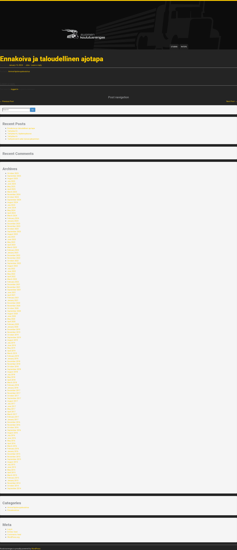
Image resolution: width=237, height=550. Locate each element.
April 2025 (11, 189)
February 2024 (13, 218)
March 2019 (12, 353)
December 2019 (13, 329)
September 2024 (14, 200)
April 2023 (11, 245)
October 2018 (13, 366)
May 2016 (11, 441)
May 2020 (11, 319)
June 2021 (11, 292)
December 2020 (13, 303)
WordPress (35, 549)
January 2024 (12, 221)
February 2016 (13, 449)
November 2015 (13, 457)
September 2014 (14, 488)
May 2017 (11, 409)
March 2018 (12, 382)
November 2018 (13, 364)
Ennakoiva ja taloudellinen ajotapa (21, 128)
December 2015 (13, 454)
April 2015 (11, 472)
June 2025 (11, 184)
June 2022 (11, 271)
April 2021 (11, 295)
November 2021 (13, 287)
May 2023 (11, 242)
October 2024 (13, 197)
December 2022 (13, 255)
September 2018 (14, 369)
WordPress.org (13, 537)
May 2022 (11, 274)
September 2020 (14, 311)
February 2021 (13, 298)
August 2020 (12, 314)
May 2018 (11, 377)
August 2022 (12, 266)
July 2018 (11, 374)
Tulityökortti (12, 131)
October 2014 (13, 486)
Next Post (231, 101)
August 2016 (12, 433)
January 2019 (12, 359)
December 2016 (13, 422)
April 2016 (11, 443)
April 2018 (11, 380)
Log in (9, 529)
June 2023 (11, 239)
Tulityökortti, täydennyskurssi (19, 134)
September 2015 (14, 459)
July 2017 (11, 404)
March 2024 (12, 215)
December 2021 (13, 284)
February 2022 (13, 282)
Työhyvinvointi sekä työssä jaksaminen (23, 139)
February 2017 (13, 417)
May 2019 (11, 348)
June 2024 (11, 208)
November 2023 (13, 226)
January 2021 (12, 300)
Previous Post (7, 101)
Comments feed (14, 534)
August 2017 (12, 401)
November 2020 (13, 306)
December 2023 (13, 224)
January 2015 (12, 480)
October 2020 (13, 308)
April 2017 (11, 412)
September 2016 (14, 430)
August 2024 (12, 202)
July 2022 (11, 269)
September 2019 (14, 337)
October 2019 (13, 335)
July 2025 (11, 181)
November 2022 (13, 258)
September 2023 (14, 231)
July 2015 (11, 464)
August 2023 (12, 234)
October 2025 (13, 173)
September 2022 (14, 263)
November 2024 (13, 194)
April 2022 (11, 276)
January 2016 (12, 451)
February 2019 (13, 356)
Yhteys (184, 47)
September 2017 (14, 398)
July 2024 (11, 205)
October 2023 (13, 229)
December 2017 (13, 390)
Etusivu (174, 47)
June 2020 (11, 316)
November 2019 (13, 332)
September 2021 (14, 290)
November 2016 (13, 425)
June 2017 (11, 406)
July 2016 (11, 435)
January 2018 (12, 388)
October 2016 (13, 427)
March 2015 (12, 475)
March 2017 (12, 414)
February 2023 (13, 250)
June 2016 (11, 438)
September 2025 (14, 176)
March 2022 (12, 279)
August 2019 (12, 340)
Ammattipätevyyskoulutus (19, 71)
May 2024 (11, 210)
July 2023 (11, 237)
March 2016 (12, 446)
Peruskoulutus (13, 510)
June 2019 (11, 345)
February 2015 (13, 478)
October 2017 (13, 396)
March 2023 (12, 247)
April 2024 (11, 213)
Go (33, 110)
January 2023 (12, 253)
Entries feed (12, 532)
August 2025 (12, 178)
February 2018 (13, 385)
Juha (28, 65)
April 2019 (11, 351)
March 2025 (12, 192)
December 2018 (13, 361)
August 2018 (12, 372)
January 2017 (12, 419)
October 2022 (13, 261)
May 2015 (11, 470)
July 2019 (11, 343)
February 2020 (13, 324)
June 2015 (11, 467)
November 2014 (13, 483)
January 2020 (12, 327)
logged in (14, 89)
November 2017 (13, 393)
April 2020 (11, 321)
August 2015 (12, 462)
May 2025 (11, 186)
